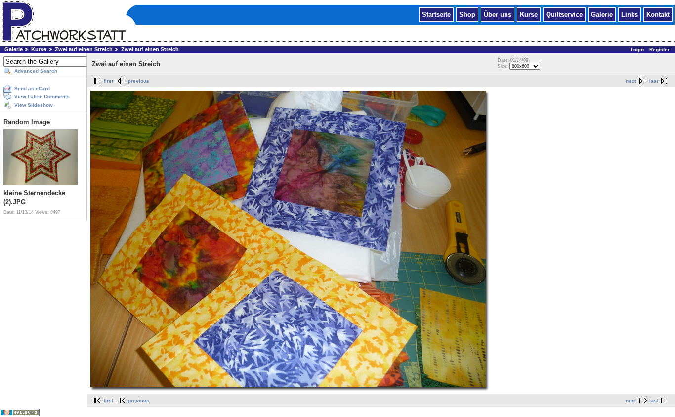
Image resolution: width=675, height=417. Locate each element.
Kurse (529, 14)
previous (138, 81)
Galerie (602, 14)
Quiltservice (564, 14)
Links (629, 14)
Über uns (497, 14)
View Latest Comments (42, 96)
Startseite (436, 14)
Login (637, 49)
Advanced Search (35, 71)
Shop (467, 14)
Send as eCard (32, 88)
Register (659, 49)
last (653, 81)
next (631, 81)
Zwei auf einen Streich (84, 49)
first (108, 81)
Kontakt (658, 14)
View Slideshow (33, 105)
